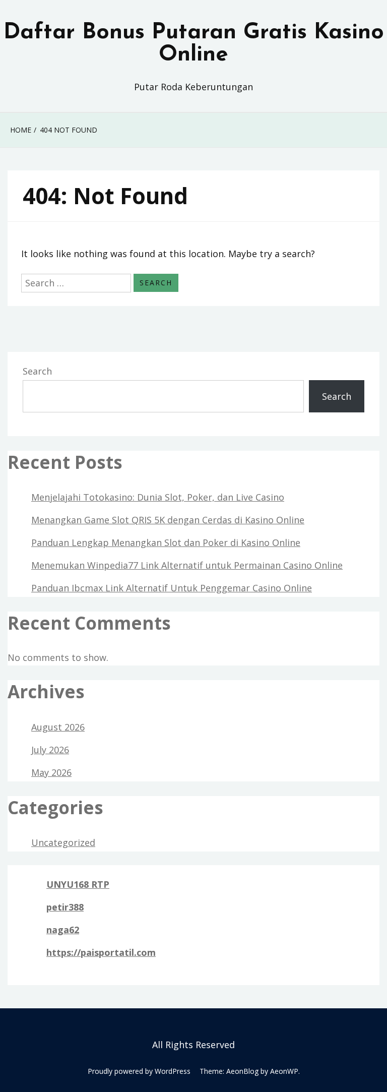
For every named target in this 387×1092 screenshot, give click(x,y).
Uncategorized (63, 842)
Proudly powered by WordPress (139, 1071)
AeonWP (284, 1071)
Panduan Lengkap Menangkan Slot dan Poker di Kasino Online (165, 542)
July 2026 (50, 750)
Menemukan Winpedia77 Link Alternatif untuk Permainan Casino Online (187, 565)
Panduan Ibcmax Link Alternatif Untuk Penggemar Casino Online (171, 588)
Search (37, 371)
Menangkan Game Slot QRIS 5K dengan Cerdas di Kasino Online (167, 520)
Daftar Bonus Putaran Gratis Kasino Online (194, 44)
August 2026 (58, 727)
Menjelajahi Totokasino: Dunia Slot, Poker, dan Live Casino (157, 497)
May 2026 (51, 772)
